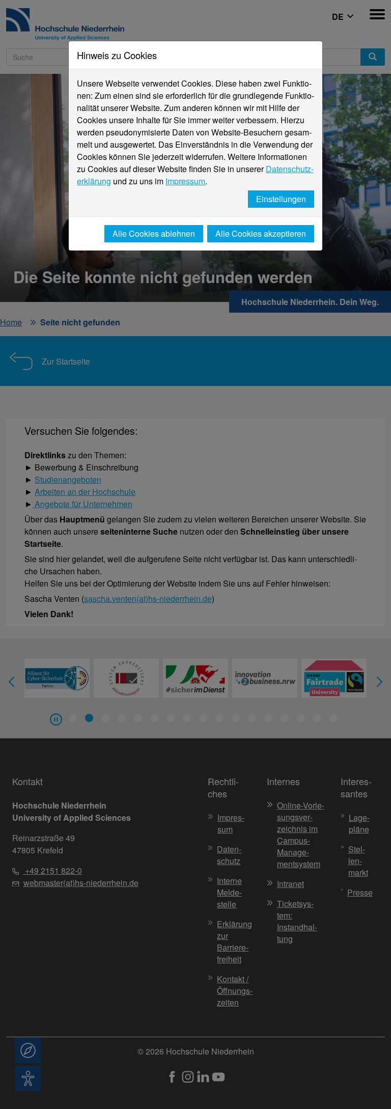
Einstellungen (281, 199)
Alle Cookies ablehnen (154, 233)
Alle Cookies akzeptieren (260, 233)
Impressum (185, 181)
